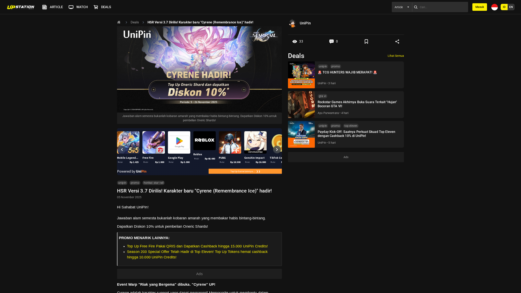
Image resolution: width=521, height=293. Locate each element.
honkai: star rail (154, 182)
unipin (122, 182)
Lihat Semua (396, 55)
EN (511, 7)
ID (504, 7)
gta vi (322, 96)
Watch (82, 7)
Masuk (479, 7)
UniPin (322, 83)
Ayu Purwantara (328, 113)
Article (56, 7)
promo (135, 182)
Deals (106, 7)
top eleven (351, 125)
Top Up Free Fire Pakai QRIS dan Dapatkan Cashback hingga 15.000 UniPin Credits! (197, 246)
